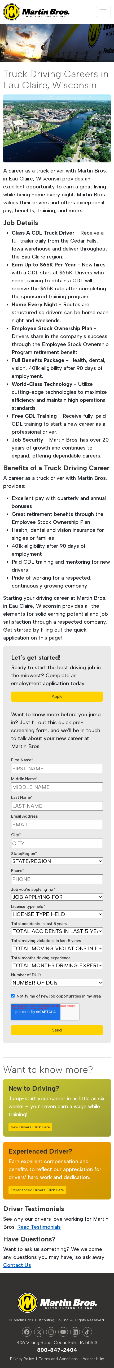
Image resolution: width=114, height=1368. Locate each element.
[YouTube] (63, 1332)
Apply (57, 696)
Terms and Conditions (58, 1359)
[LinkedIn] (75, 1332)
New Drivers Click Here (30, 1127)
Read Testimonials (39, 1227)
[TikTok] (87, 1332)
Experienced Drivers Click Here (37, 1190)
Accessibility (93, 1359)
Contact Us (17, 1265)
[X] (39, 1332)
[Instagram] (51, 1332)
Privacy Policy (22, 1359)
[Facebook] (27, 1332)
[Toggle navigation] (103, 12)
